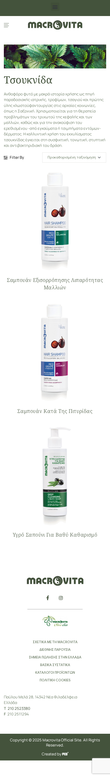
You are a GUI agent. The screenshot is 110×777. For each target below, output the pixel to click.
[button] (55, 7)
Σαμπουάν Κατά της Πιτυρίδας (54, 411)
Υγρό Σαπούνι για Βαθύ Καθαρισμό (55, 534)
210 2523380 (19, 708)
